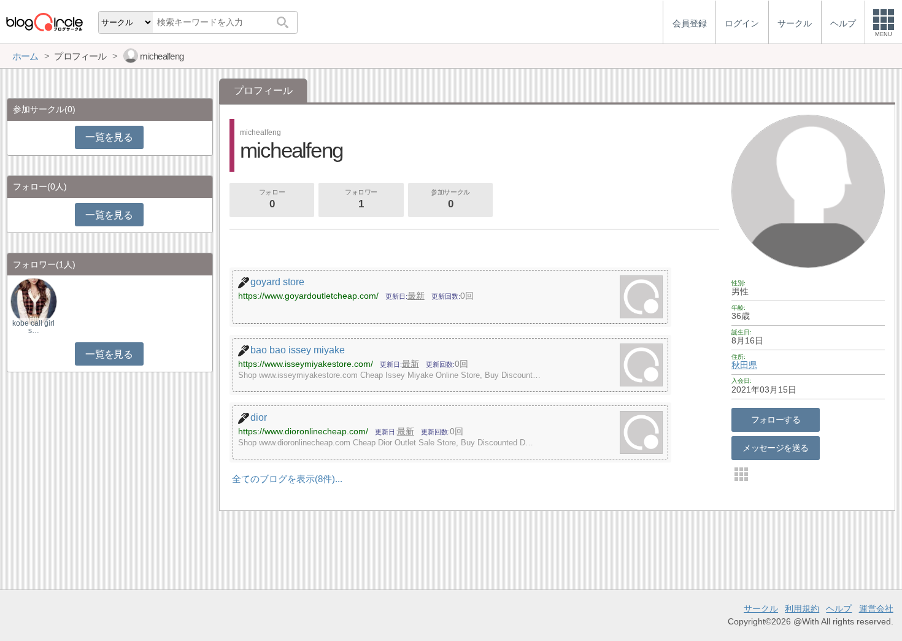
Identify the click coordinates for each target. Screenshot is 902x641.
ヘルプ (839, 608)
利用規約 (802, 608)
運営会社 (876, 608)
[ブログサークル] (44, 22)
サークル (761, 608)
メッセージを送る (775, 448)
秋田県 (744, 365)
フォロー (272, 199)
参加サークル (450, 199)
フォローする (776, 419)
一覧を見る (109, 137)
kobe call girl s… (33, 327)
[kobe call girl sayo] (33, 300)
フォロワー (361, 199)
